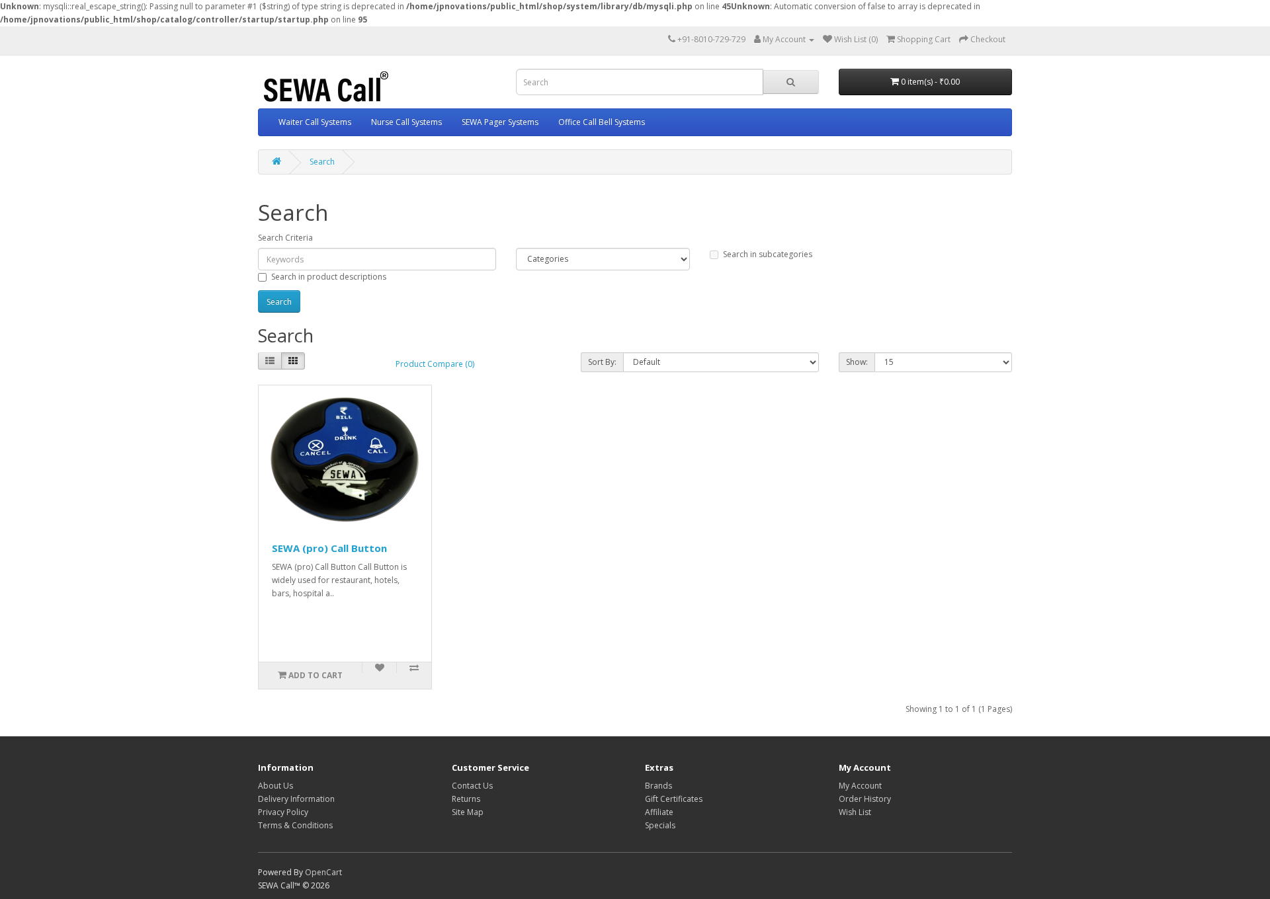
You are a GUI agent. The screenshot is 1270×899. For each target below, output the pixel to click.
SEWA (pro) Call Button (329, 548)
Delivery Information (296, 798)
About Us (275, 785)
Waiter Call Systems (314, 122)
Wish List (855, 812)
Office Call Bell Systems (601, 122)
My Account (860, 785)
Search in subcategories (767, 254)
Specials (660, 825)
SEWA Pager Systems (500, 122)
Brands (658, 785)
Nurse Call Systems (406, 122)
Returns (466, 798)
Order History (865, 798)
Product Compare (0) (435, 364)
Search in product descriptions (328, 276)
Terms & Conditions (295, 825)
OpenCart (323, 872)
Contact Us (472, 785)
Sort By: (602, 362)
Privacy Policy (283, 812)
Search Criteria (285, 237)
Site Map (468, 812)
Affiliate (659, 812)
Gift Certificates (673, 798)
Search (322, 161)
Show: (857, 362)
